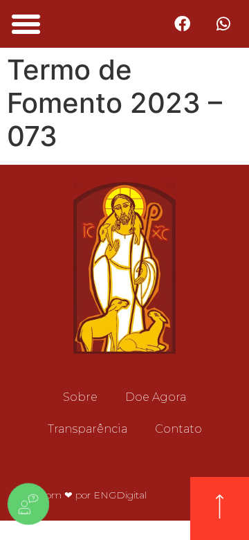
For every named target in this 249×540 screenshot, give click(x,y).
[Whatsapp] (224, 24)
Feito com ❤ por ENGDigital (81, 495)
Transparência (87, 428)
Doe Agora (155, 397)
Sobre (80, 397)
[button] (26, 24)
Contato (178, 428)
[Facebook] (182, 24)
